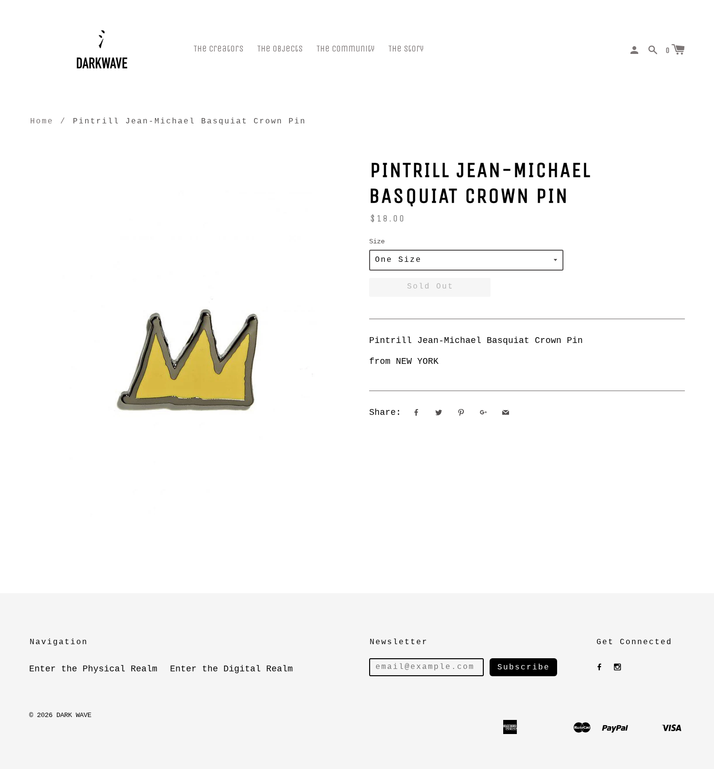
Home (41, 121)
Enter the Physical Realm (93, 669)
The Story (406, 49)
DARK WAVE (73, 715)
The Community (345, 49)
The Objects (280, 49)
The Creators (218, 49)
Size (377, 241)
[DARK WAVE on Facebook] (599, 667)
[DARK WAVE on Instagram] (617, 667)
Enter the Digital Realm (231, 669)
